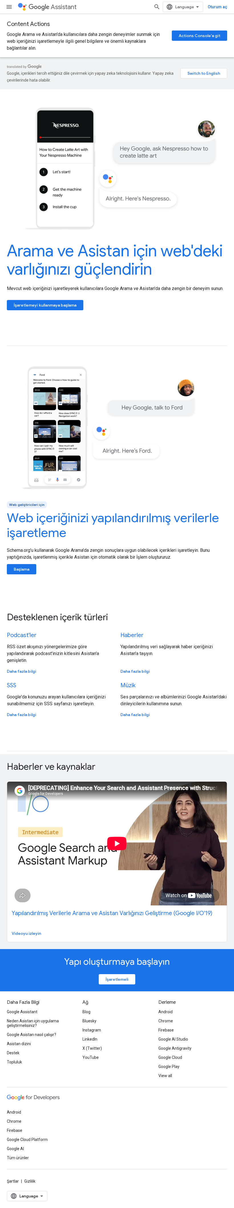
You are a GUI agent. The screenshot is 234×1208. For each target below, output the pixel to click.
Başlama (21, 569)
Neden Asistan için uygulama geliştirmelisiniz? (33, 1023)
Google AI (15, 1148)
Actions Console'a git (199, 35)
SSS (11, 685)
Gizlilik (29, 1181)
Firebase (166, 1030)
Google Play (168, 1066)
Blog (86, 1012)
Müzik (128, 685)
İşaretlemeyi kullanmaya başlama (45, 305)
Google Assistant (22, 1012)
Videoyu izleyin (26, 933)
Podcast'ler (22, 635)
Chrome (165, 1021)
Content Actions (28, 24)
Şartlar (13, 1181)
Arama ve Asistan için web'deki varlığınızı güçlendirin (115, 260)
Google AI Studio (173, 1039)
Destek (13, 1053)
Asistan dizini (19, 1043)
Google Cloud (170, 1057)
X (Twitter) (92, 1048)
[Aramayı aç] (157, 6)
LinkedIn (89, 1039)
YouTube (90, 1057)
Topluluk (14, 1062)
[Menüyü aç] (9, 7)
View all (165, 1075)
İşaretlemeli (117, 979)
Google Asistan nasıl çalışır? (31, 1034)
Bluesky (89, 1021)
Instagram (91, 1030)
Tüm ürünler (18, 1158)
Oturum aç (217, 7)
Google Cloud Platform (27, 1139)
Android (165, 1012)
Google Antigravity (174, 1048)
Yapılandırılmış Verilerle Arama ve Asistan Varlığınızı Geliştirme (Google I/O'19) (112, 913)
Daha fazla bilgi (21, 671)
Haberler (132, 635)
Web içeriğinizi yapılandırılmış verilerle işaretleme (113, 525)
